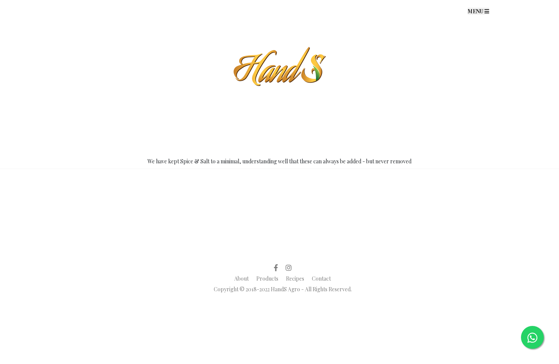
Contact (321, 278)
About (241, 278)
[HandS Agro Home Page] (279, 10)
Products (267, 278)
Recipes (295, 278)
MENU (476, 11)
